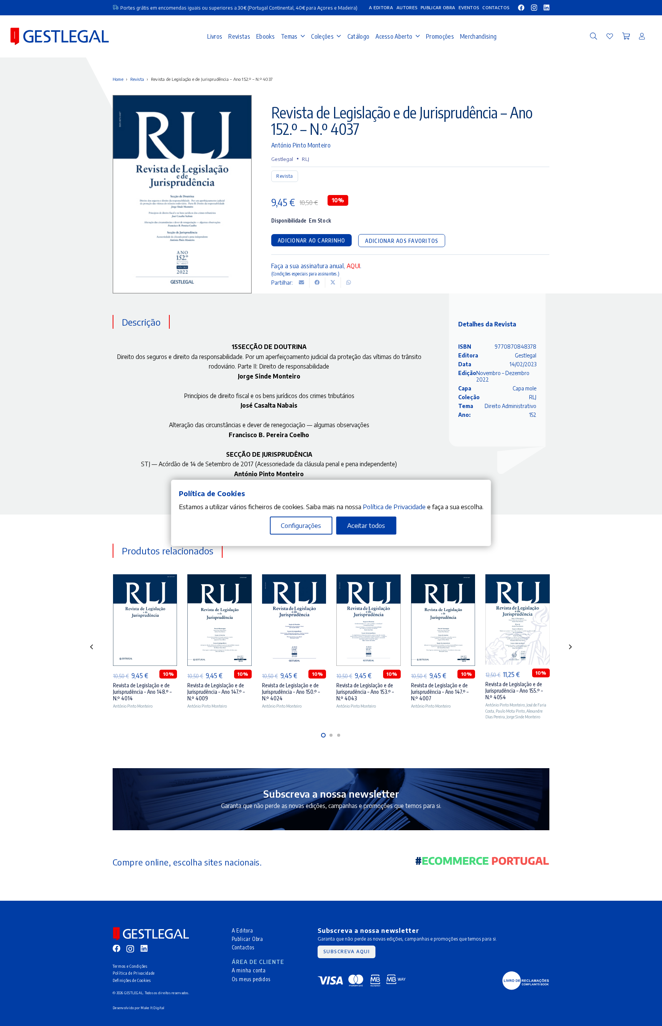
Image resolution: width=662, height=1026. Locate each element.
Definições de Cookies (132, 980)
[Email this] (302, 282)
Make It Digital (152, 1008)
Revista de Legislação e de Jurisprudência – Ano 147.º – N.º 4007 (440, 691)
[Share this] (317, 282)
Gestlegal (282, 159)
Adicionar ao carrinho (311, 240)
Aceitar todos (366, 525)
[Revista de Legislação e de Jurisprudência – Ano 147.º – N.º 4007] (443, 620)
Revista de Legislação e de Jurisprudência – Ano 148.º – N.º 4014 (142, 691)
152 (532, 415)
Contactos (243, 947)
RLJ (305, 159)
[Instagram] (534, 7)
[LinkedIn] (546, 7)
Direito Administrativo (510, 406)
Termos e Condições (130, 966)
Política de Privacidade (134, 972)
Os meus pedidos (251, 979)
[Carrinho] (626, 36)
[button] (593, 36)
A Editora (242, 930)
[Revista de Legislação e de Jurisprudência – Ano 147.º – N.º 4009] (219, 620)
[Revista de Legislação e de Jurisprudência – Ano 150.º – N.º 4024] (294, 620)
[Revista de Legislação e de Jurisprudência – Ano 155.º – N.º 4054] (517, 619)
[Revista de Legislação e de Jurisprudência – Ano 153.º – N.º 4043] (368, 620)
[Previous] (92, 647)
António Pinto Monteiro (301, 145)
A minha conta (249, 970)
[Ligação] (609, 36)
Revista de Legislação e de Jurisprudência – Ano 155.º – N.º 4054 (514, 690)
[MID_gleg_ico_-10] (59, 36)
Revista (137, 79)
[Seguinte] (570, 647)
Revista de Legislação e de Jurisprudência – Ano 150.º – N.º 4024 (291, 691)
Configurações (301, 525)
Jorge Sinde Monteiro (523, 716)
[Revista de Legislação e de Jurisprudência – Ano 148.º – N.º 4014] (145, 620)
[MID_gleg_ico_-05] (525, 980)
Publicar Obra (248, 939)
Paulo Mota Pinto (510, 710)
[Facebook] (521, 7)
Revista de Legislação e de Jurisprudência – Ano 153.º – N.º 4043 (365, 691)
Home (118, 79)
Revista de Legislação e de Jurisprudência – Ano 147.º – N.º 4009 (216, 691)
